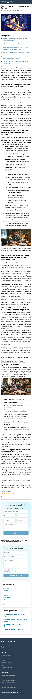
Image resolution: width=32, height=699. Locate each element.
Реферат (5, 595)
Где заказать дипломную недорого (10, 675)
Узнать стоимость (6, 657)
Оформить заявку (5, 655)
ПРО (7, 2)
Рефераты (4, 669)
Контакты (3, 660)
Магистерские (7, 597)
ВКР (4, 599)
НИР (4, 604)
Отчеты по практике (6, 667)
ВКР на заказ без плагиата (8, 680)
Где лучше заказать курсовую (9, 682)
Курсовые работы (5, 665)
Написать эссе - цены (7, 689)
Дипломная (6, 588)
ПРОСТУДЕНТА (8, 642)
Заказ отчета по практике (8, 685)
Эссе (4, 602)
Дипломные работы (6, 662)
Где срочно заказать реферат (9, 687)
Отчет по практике (7, 10)
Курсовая (5, 590)
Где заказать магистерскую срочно (10, 677)
